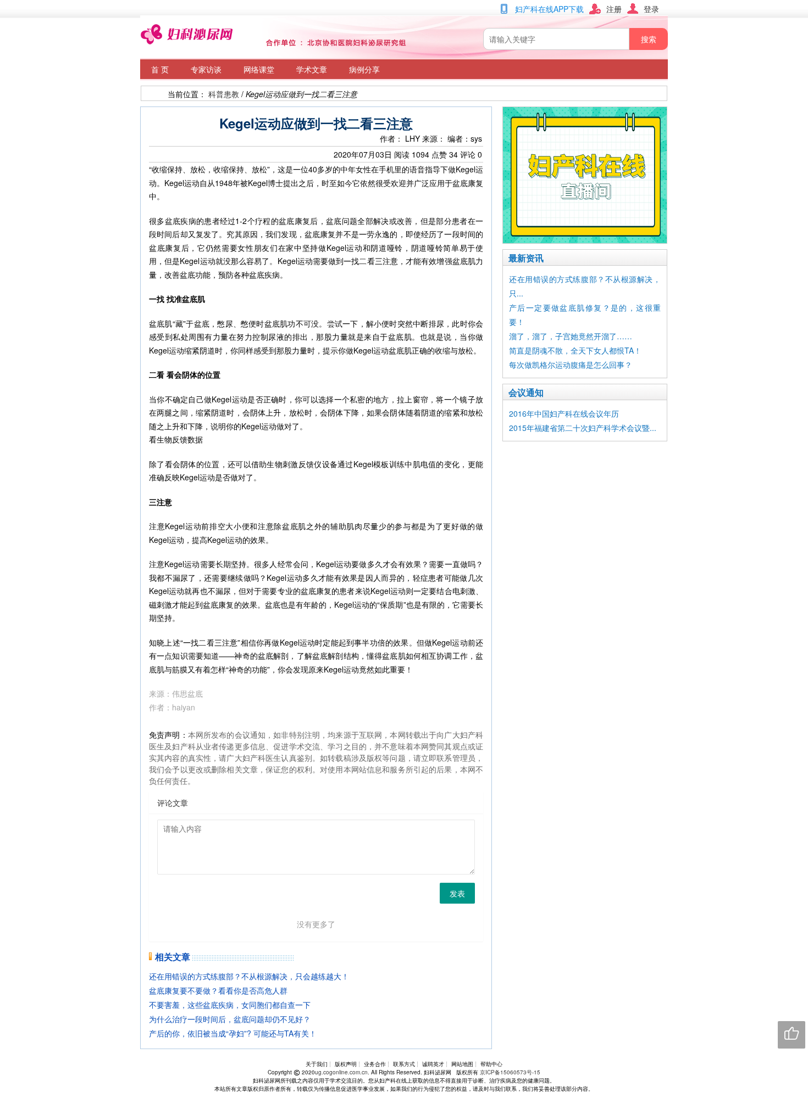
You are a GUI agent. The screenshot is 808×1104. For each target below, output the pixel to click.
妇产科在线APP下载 (549, 8)
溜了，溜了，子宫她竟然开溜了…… (570, 335)
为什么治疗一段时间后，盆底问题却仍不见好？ (230, 1018)
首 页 (160, 69)
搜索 (648, 38)
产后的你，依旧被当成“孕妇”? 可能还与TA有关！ (233, 1033)
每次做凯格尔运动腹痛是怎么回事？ (570, 364)
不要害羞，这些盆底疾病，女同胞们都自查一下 (230, 1004)
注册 (614, 8)
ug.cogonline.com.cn (341, 1072)
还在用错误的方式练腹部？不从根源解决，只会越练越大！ (249, 976)
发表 (457, 893)
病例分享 (364, 69)
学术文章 (311, 69)
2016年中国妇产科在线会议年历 (564, 413)
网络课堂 (258, 69)
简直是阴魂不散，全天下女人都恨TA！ (575, 350)
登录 (651, 8)
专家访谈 (206, 69)
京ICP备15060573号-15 (510, 1072)
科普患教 (223, 93)
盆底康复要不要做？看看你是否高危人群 (218, 990)
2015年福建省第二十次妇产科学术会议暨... (582, 427)
